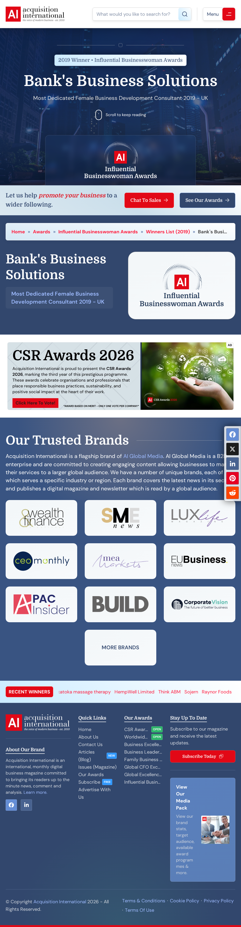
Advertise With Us (94, 793)
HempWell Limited (101, 692)
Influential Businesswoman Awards (98, 232)
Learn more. (35, 792)
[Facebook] (232, 434)
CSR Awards (136, 729)
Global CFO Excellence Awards (143, 767)
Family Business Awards (143, 759)
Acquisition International (59, 902)
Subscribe (89, 782)
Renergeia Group (220, 692)
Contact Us (90, 744)
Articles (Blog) (86, 756)
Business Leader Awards (143, 752)
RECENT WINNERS (29, 692)
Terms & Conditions (143, 901)
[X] (232, 449)
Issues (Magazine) (97, 767)
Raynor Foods (184, 692)
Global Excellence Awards (143, 774)
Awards (41, 232)
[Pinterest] (232, 478)
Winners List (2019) (168, 232)
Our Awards (91, 774)
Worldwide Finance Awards (136, 737)
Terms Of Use (139, 910)
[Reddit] (232, 492)
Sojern (158, 692)
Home (18, 232)
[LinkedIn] (232, 463)
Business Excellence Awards (143, 744)
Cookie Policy (184, 901)
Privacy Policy (219, 901)
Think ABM (136, 692)
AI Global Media (143, 456)
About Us (88, 737)
